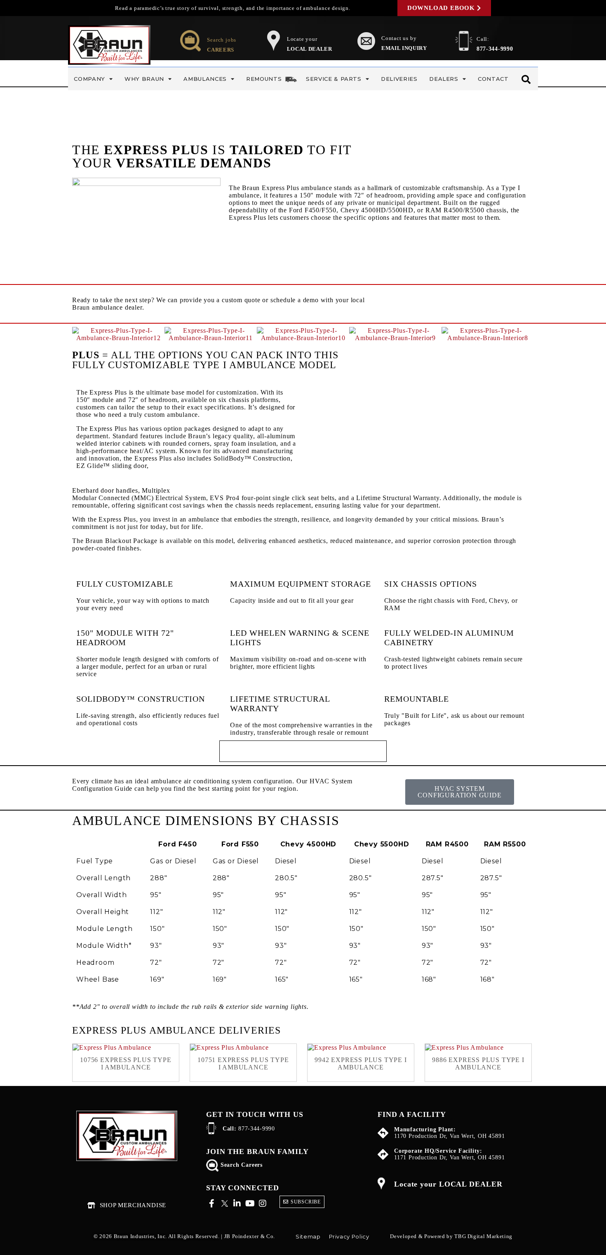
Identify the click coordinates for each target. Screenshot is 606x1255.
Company (89, 78)
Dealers (443, 78)
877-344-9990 (495, 49)
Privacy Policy (349, 1236)
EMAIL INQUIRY (404, 48)
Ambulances (205, 78)
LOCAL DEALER (309, 49)
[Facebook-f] (212, 1203)
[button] (85, 334)
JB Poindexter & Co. (249, 1236)
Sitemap (308, 1236)
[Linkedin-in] (237, 1203)
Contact (493, 78)
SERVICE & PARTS (334, 78)
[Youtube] (250, 1203)
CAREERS (220, 50)
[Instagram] (262, 1203)
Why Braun (144, 78)
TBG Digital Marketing (483, 1236)
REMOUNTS (264, 78)
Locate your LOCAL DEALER (448, 1184)
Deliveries (399, 78)
